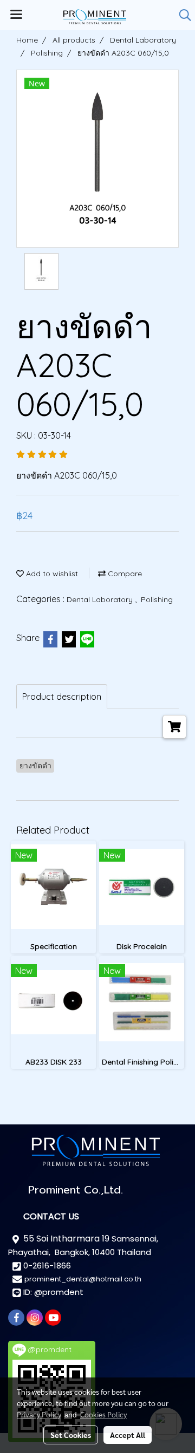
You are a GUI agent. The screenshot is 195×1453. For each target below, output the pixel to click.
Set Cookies (70, 1435)
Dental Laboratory (101, 599)
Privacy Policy (39, 1414)
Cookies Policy (103, 1414)
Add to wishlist (51, 573)
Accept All (127, 1435)
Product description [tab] (61, 696)
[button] (181, 15)
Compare (124, 573)
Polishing (157, 599)
